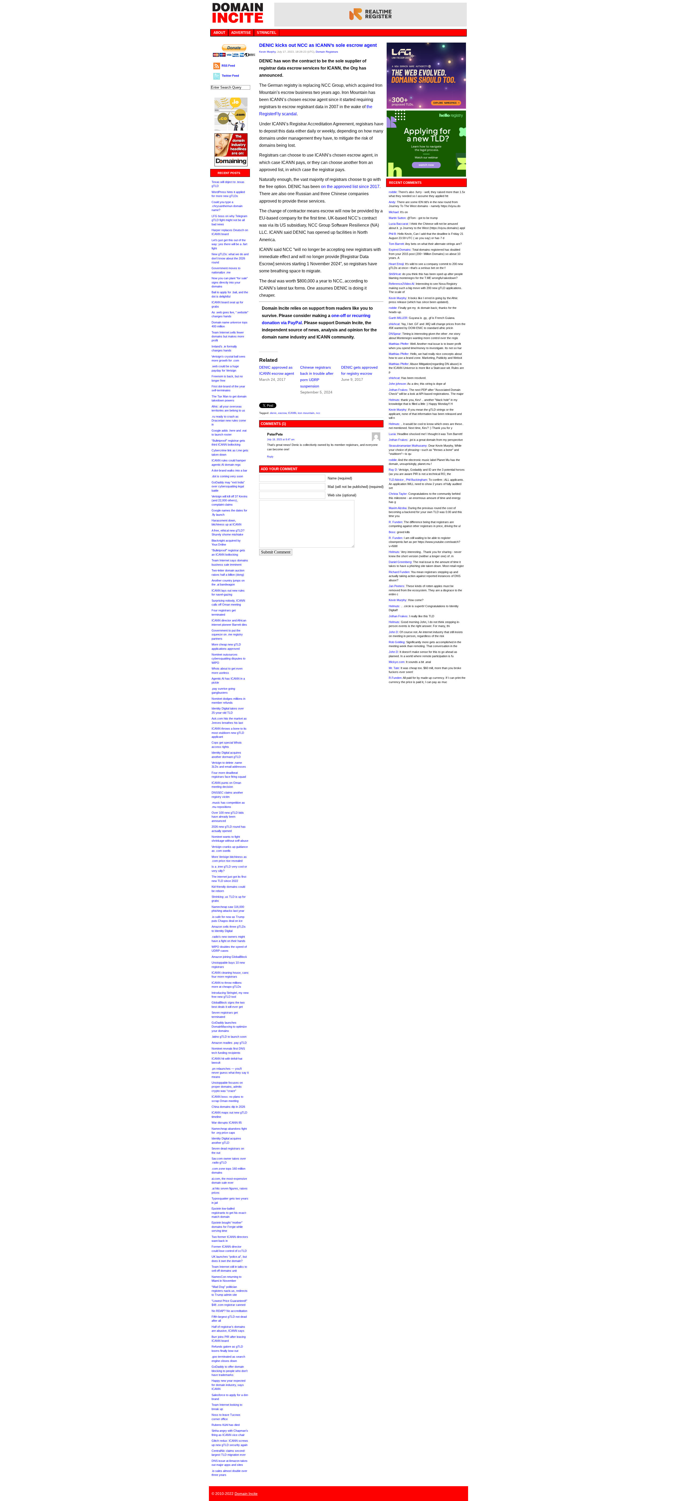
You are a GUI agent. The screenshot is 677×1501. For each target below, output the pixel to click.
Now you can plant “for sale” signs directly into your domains (230, 282)
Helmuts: (394, 399)
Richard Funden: (399, 572)
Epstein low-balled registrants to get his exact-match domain (229, 1212)
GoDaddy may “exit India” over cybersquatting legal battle (228, 486)
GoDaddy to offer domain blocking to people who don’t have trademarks (230, 1370)
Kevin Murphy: (398, 298)
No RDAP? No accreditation (229, 1310)
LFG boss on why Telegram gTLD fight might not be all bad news (229, 220)
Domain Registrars (327, 51)
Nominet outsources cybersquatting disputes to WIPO (228, 658)
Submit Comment (275, 552)
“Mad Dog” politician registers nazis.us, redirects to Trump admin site (230, 1291)
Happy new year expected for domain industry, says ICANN (228, 1384)
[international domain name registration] (231, 129)
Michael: (394, 212)
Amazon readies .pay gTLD (229, 1042)
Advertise (241, 33)
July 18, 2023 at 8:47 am (281, 439)
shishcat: (394, 324)
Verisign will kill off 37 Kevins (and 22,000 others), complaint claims (230, 500)
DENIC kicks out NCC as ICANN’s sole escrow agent (318, 45)
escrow (282, 412)
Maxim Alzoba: (398, 508)
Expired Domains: (400, 249)
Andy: (392, 202)
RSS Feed (228, 65)
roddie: (393, 192)
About (219, 33)
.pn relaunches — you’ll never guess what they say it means (230, 1072)
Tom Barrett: (397, 243)
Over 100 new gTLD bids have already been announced (228, 816)
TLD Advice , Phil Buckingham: (408, 479)
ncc (318, 412)
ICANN (292, 412)
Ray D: (393, 469)
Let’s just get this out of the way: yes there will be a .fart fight (229, 244)
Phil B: (393, 233)
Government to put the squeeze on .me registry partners (227, 634)
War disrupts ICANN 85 (227, 1122)
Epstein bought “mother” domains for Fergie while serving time (227, 1226)
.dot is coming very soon (227, 476)
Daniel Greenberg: (400, 562)
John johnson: (398, 383)
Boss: (392, 532)
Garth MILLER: (398, 317)
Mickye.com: (397, 661)
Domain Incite (246, 1493)
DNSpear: (395, 333)
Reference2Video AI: (402, 283)
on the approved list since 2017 (350, 186)
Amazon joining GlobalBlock (229, 956)
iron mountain (306, 412)
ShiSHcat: (395, 274)
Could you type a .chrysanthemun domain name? (227, 206)
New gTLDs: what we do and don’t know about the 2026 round (230, 258)
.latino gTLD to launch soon (229, 1036)
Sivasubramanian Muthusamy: (408, 445)
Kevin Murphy (267, 51)
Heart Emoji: (396, 264)
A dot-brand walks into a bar (229, 470)
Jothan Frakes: (398, 389)
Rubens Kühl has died (226, 1424)
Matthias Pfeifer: (399, 343)
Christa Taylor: (398, 493)
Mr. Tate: (394, 668)
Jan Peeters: (397, 586)
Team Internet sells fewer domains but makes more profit (228, 336)
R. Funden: (396, 522)
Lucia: (392, 434)
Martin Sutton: (397, 217)
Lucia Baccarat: (399, 223)
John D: (394, 632)
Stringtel (266, 33)
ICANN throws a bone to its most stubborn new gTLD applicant (229, 732)
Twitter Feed (230, 75)
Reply (270, 456)
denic (273, 412)
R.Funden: (395, 677)
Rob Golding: (397, 642)
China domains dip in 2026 (228, 1106)
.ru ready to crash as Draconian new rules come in (229, 420)
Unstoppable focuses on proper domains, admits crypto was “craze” (227, 1086)
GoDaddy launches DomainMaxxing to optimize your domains (229, 1026)
